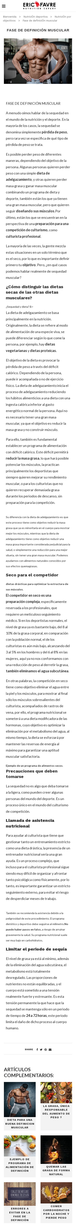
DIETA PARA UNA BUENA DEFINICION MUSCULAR (19, 1123)
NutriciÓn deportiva (35, 16)
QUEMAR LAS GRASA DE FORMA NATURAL (56, 1170)
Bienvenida (9, 16)
